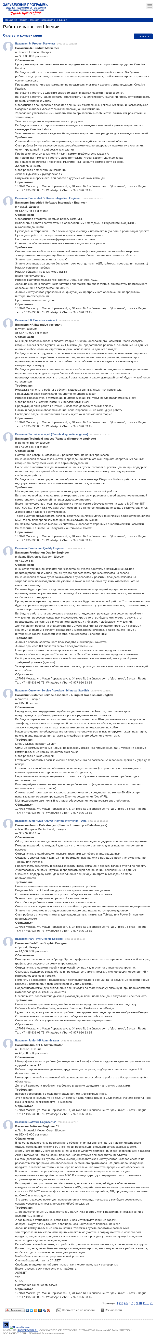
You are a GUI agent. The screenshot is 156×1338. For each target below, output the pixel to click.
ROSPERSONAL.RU (27, 1330)
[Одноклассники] (36, 1309)
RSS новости (113, 1310)
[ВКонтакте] (27, 1309)
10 (140, 1303)
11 (144, 1303)
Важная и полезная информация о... (38, 20)
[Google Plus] (49, 1309)
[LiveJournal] (44, 1309)
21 (151, 1303)
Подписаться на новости (78, 1310)
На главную (11, 20)
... (147, 1303)
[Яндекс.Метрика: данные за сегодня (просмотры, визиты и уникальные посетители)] (20, 1327)
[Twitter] (31, 1309)
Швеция (63, 20)
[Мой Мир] (40, 1309)
